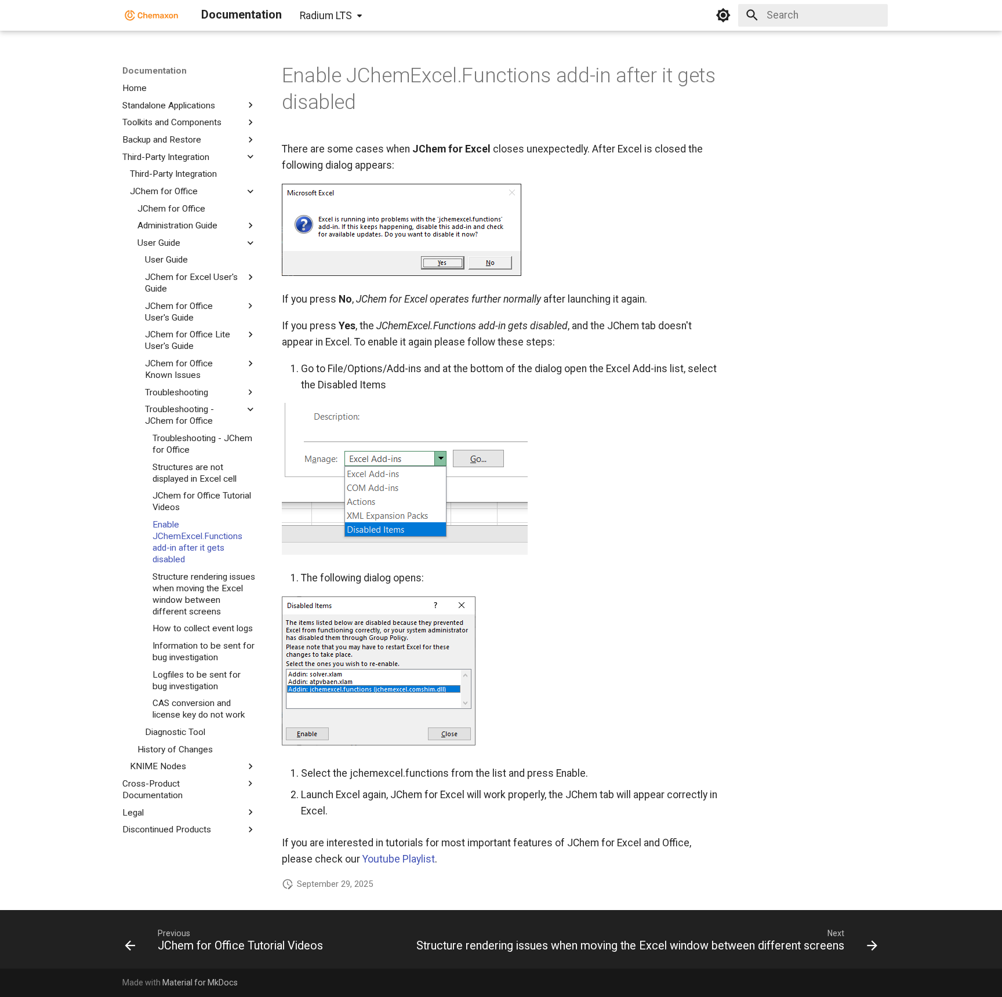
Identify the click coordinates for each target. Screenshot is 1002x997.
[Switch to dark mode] (723, 15)
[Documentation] (151, 15)
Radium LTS (326, 15)
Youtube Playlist (398, 859)
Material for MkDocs (200, 982)
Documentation (154, 71)
